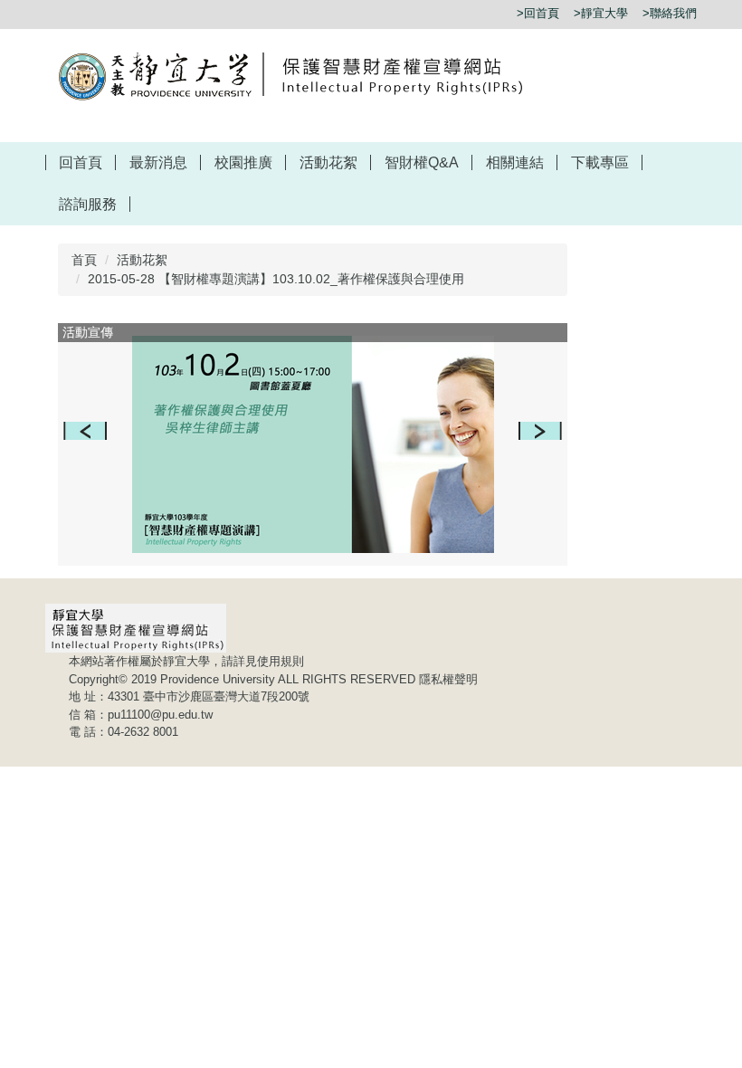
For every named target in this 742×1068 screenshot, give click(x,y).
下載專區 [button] (600, 162)
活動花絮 (328, 162)
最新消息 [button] (158, 162)
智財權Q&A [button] (422, 162)
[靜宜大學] (300, 75)
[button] (85, 431)
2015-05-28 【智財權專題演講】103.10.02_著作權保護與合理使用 (276, 279)
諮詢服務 (88, 204)
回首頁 (80, 162)
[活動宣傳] (313, 444)
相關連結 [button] (515, 162)
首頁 (84, 260)
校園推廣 (243, 162)
